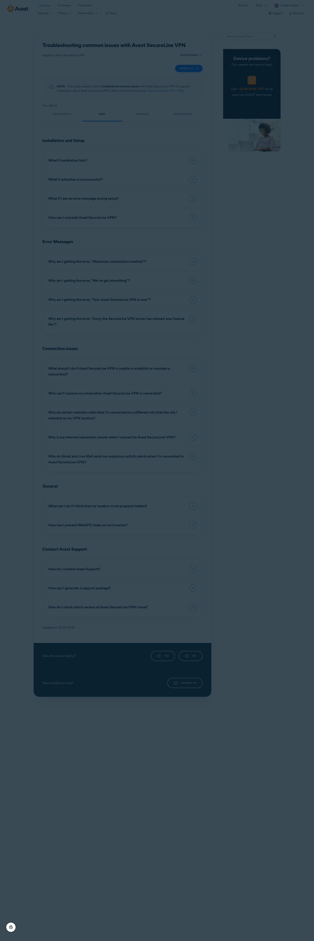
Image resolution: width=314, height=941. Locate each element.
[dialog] (157, 470)
